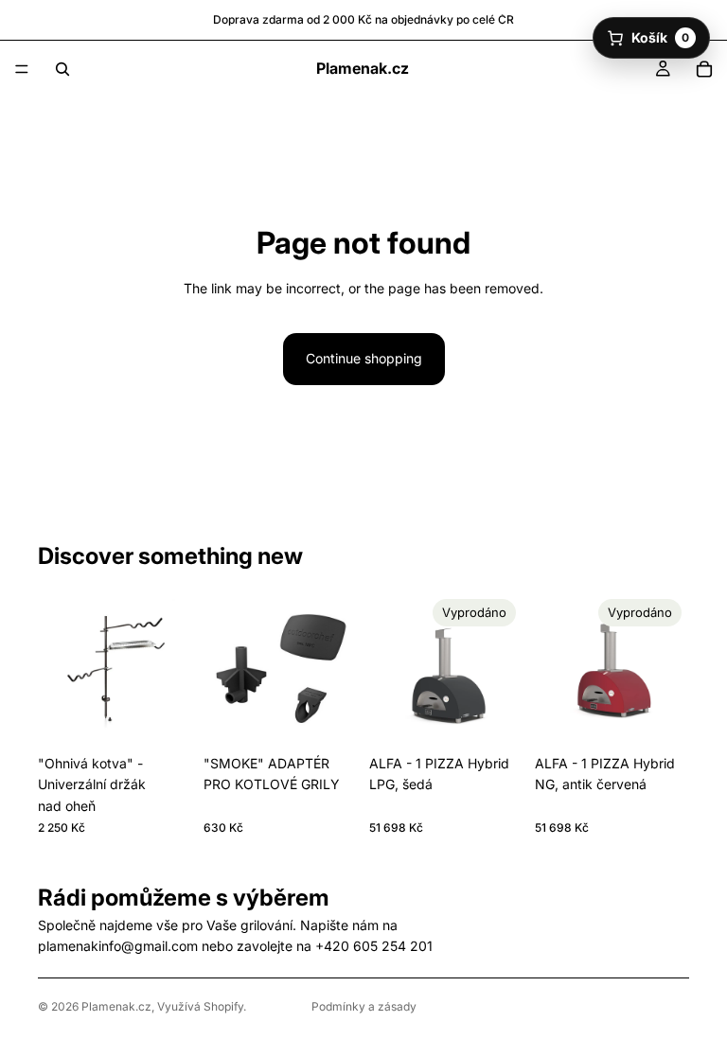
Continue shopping (364, 358)
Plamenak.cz (116, 1006)
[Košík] (704, 69)
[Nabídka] (22, 69)
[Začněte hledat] (62, 69)
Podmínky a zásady (364, 1006)
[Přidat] (163, 716)
